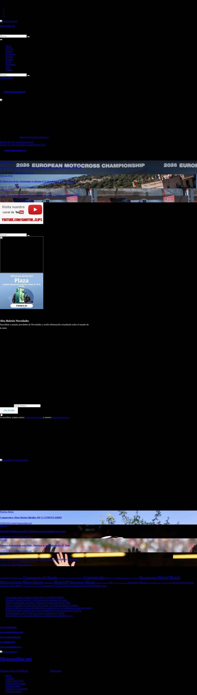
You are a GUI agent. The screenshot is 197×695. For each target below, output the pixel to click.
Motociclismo (11, 582)
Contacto (10, 678)
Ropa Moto (10, 586)
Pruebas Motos (7, 512)
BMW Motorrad (16, 578)
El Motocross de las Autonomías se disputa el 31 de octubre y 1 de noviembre (37, 181)
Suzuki (57, 586)
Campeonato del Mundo (40, 577)
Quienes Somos (13, 686)
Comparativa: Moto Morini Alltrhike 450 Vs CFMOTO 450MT (31, 517)
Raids (8, 62)
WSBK (97, 586)
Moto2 (163, 577)
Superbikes (11, 64)
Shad (40, 586)
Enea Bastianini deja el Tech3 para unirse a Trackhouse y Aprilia (35, 613)
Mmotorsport (148, 577)
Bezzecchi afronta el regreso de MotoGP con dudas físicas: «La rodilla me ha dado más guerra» (49, 608)
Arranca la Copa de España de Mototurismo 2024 (22, 144)
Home (8, 676)
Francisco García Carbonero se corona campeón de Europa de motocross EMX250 (40, 167)
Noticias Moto (6, 77)
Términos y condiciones (17, 689)
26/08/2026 (5, 523)
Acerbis (2, 578)
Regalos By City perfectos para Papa (16, 142)
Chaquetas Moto (77, 578)
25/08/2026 (5, 565)
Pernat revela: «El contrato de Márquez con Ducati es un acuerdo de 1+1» (39, 616)
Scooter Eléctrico (26, 586)
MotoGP (61, 582)
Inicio (8, 46)
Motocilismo (33, 582)
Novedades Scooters (154, 583)
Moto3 (174, 577)
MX (110, 582)
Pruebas (9, 59)
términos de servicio (60, 417)
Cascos (69, 578)
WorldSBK (88, 586)
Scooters (36, 586)
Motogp (9, 57)
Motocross (10, 54)
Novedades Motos (137, 582)
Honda (118, 578)
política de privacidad (33, 417)
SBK (18, 586)
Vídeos (9, 70)
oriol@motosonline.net (15, 92)
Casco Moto (62, 578)
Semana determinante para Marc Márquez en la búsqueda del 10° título (35, 545)
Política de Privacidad (16, 683)
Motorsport (77, 582)
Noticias (9, 49)
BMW (8, 578)
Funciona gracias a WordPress (14, 671)
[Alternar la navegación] (1, 39)
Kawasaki (124, 578)
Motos (90, 582)
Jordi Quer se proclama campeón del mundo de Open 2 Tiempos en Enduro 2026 (39, 195)
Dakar (107, 578)
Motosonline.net (7, 26)
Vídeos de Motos (13, 691)
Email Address (6, 405)
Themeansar (55, 671)
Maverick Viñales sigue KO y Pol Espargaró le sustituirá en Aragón (33, 531)
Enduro (9, 51)
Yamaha (103, 586)
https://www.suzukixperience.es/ (34, 137)
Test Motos (64, 586)
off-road (164, 583)
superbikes (48, 586)
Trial (8, 67)
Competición (94, 577)
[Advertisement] (86, 439)
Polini (170, 583)
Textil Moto (74, 586)
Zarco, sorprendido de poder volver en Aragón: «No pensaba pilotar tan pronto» (39, 559)
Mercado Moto (133, 578)
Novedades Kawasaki (120, 583)
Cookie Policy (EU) (15, 681)
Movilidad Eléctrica (101, 583)
